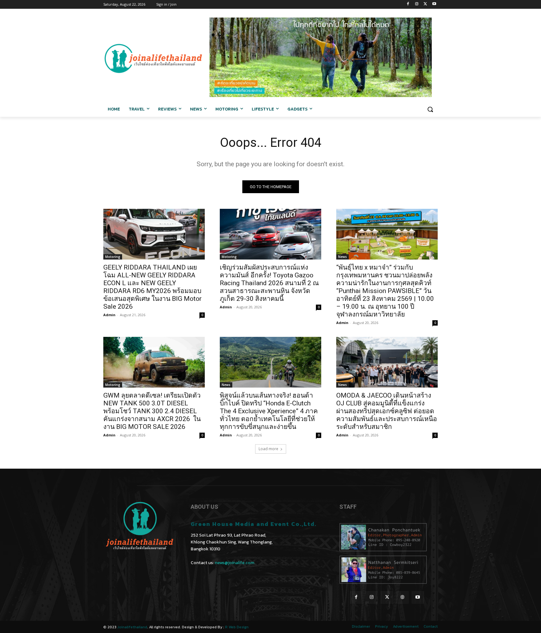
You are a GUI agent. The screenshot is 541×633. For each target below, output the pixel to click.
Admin (109, 314)
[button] (430, 109)
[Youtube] (434, 4)
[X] (425, 4)
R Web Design (237, 627)
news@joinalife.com (234, 562)
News (342, 257)
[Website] (402, 597)
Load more (268, 448)
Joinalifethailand (132, 627)
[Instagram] (416, 4)
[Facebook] (408, 4)
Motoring (112, 257)
